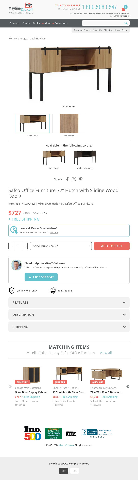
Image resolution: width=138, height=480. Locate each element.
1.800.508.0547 (99, 7)
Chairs (26, 23)
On (74, 471)
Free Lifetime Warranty (94, 13)
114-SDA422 (20, 405)
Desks (36, 23)
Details (54, 232)
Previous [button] (10, 386)
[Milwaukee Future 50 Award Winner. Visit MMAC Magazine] (71, 433)
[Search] (126, 23)
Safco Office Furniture (79, 204)
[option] (32, 125)
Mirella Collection (49, 204)
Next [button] (128, 386)
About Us (97, 30)
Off (64, 471)
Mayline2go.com (66, 445)
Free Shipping (76, 13)
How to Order (120, 30)
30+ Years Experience (120, 16)
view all (106, 352)
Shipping (108, 30)
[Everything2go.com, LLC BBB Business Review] (97, 433)
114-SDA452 (58, 405)
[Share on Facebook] (67, 179)
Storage (14, 23)
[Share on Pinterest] (81, 179)
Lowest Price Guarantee (117, 13)
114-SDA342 (95, 405)
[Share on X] (74, 179)
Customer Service (82, 30)
